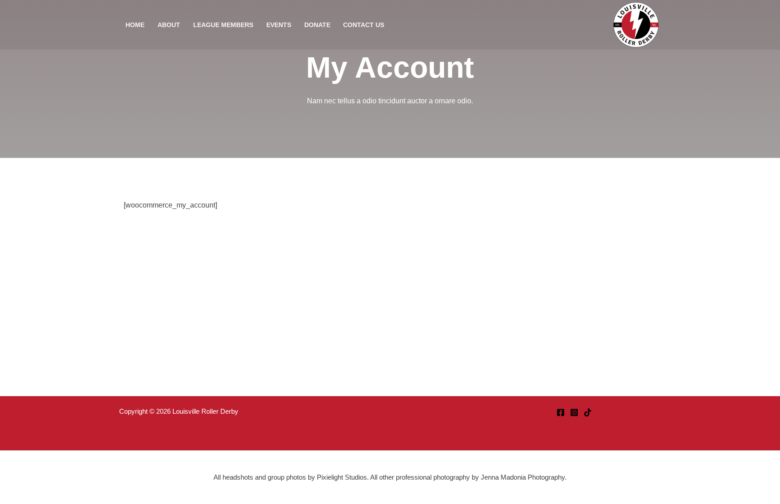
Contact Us (363, 24)
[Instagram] (574, 412)
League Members (223, 24)
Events (278, 24)
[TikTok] (588, 412)
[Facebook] (561, 412)
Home (134, 24)
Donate (317, 24)
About (169, 24)
